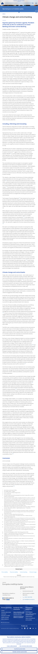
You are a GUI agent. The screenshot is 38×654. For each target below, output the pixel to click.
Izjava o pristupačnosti (30, 618)
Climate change (32, 572)
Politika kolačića (29, 616)
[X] (22, 628)
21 (25, 363)
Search (32, 3)
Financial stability (14, 572)
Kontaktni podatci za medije (8, 599)
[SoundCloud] (33, 628)
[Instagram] (27, 628)
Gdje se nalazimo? (5, 619)
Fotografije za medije (5, 615)
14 (3, 223)
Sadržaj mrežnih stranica (5, 622)
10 (5, 180)
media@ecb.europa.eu (29, 599)
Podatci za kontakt (5, 617)
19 (7, 319)
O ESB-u (3, 610)
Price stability (5, 572)
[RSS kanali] (36, 628)
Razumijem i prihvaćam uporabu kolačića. (20, 651)
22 (32, 382)
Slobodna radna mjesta (6, 612)
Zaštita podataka (29, 612)
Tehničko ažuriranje (17, 614)
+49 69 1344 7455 (28, 597)
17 (22, 279)
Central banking (23, 572)
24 (12, 453)
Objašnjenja (3, 613)
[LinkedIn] (25, 628)
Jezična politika (29, 619)
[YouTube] (30, 628)
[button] (36, 1)
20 (32, 344)
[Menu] (36, 3)
